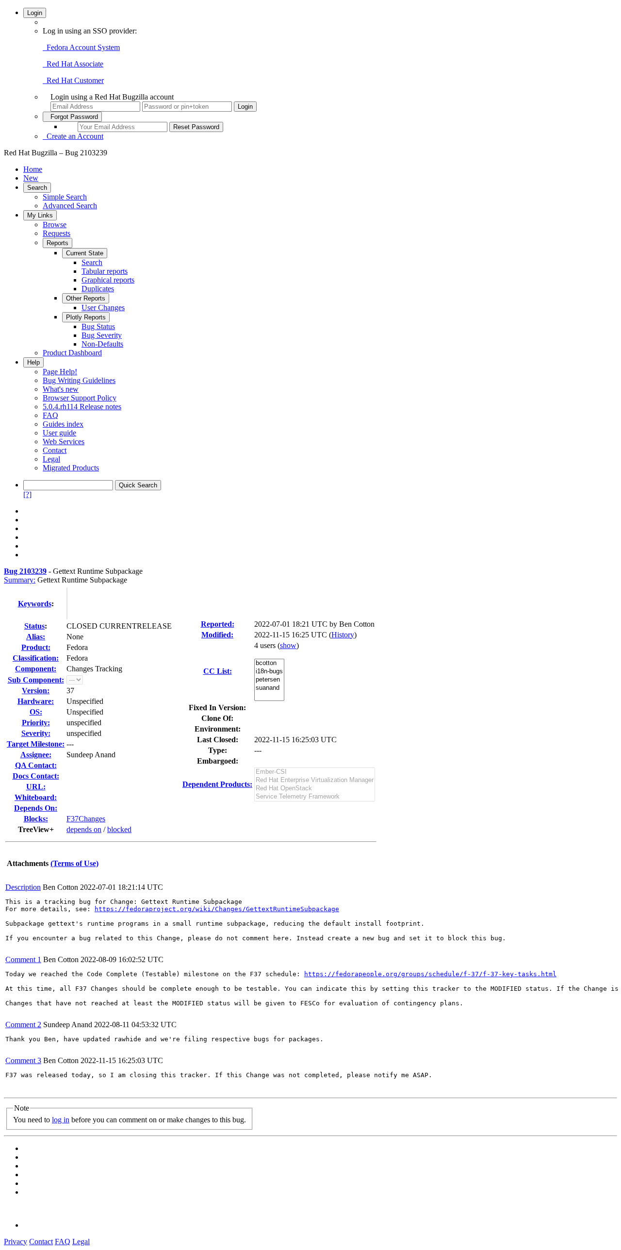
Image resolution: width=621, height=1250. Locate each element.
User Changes (103, 307)
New (30, 178)
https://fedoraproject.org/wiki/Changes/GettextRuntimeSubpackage (217, 909)
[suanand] (269, 688)
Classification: (36, 658)
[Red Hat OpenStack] (315, 788)
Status (34, 626)
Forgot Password (72, 116)
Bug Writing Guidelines (79, 380)
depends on (83, 829)
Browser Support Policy (79, 398)
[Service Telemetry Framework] (315, 797)
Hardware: (35, 701)
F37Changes (85, 819)
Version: (35, 690)
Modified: (217, 635)
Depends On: (35, 808)
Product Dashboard (72, 353)
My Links (40, 215)
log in (60, 1120)
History (342, 635)
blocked (119, 829)
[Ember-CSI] (315, 772)
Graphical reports (108, 280)
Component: (35, 669)
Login (34, 13)
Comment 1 (23, 959)
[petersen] (269, 680)
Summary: (19, 580)
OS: (36, 712)
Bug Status (98, 326)
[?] (27, 494)
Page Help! (60, 371)
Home (32, 169)
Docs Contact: (36, 776)
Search (37, 187)
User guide (59, 433)
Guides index (63, 424)
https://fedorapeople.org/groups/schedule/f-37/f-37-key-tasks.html (430, 974)
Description (23, 887)
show (288, 645)
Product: (35, 647)
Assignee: (35, 754)
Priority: (36, 722)
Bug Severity (102, 335)
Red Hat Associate (73, 64)
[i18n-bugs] (269, 671)
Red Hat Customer (73, 80)
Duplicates (98, 288)
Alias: (35, 637)
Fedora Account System (81, 47)
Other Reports (85, 298)
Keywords (34, 604)
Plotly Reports (86, 317)
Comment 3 (23, 1060)
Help (33, 362)
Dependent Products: (217, 784)
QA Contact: (36, 765)
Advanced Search (70, 205)
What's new (61, 389)
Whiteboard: (36, 797)
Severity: (35, 733)
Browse (54, 224)
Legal (51, 459)
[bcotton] (269, 663)
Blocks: (36, 819)
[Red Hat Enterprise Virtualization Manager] (315, 780)
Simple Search (65, 197)
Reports (57, 243)
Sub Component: (36, 680)
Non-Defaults (102, 344)
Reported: (217, 624)
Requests (56, 233)
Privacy (15, 1241)
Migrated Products (71, 468)
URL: (36, 787)
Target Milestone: (36, 744)
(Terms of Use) (74, 863)
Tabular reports (105, 271)
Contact (54, 450)
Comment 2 (23, 1024)
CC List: (217, 671)
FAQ (50, 415)
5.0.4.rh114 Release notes (82, 406)
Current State (84, 253)
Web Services (63, 441)
